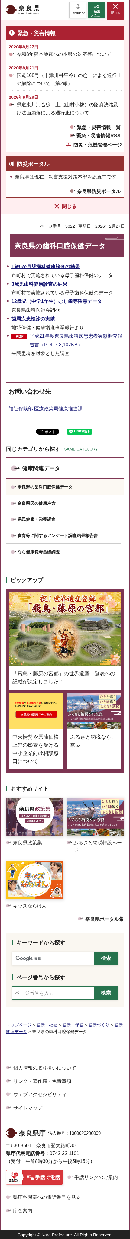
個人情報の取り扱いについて (44, 1067)
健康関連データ (41, 468)
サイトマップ (27, 1108)
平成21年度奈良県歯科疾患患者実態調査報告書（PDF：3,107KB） (76, 340)
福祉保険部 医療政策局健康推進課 (48, 408)
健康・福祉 (46, 1024)
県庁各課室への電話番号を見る (47, 1197)
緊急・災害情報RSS (98, 135)
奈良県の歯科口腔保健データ (45, 486)
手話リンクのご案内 (96, 1177)
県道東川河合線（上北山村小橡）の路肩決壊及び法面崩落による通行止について (67, 108)
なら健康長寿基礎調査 (39, 551)
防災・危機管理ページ (97, 144)
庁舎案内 (22, 1210)
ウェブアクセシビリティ (40, 1094)
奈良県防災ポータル (99, 191)
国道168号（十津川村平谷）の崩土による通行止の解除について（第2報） (69, 79)
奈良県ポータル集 (104, 919)
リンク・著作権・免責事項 (42, 1081)
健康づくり (98, 1024)
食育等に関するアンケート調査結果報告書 (58, 535)
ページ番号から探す (40, 977)
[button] (77, 10)
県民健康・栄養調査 (37, 519)
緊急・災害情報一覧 (99, 127)
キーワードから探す (40, 943)
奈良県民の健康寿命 (37, 503)
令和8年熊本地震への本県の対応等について (64, 54)
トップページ (18, 1024)
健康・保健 (72, 1024)
